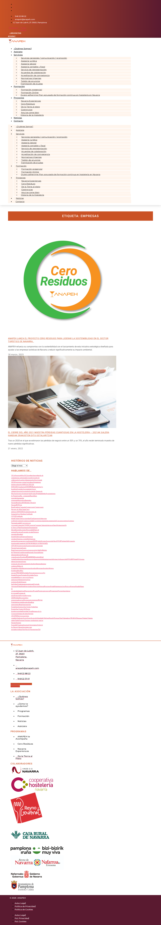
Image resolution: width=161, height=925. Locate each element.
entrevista (25, 541)
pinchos (62, 586)
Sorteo (29, 618)
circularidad (26, 518)
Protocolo (17, 595)
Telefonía (46, 618)
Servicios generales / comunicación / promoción (44, 58)
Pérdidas (16, 598)
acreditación (30, 475)
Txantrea (20, 625)
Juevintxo (19, 561)
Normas (18, 575)
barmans (19, 498)
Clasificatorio (34, 518)
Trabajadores (66, 618)
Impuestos (30, 559)
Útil (39, 629)
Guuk (20, 552)
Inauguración (38, 559)
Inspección (63, 559)
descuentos (23, 530)
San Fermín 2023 (21, 609)
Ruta (29, 602)
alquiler (19, 484)
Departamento (25, 527)
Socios (25, 618)
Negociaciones (33, 573)
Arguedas (20, 489)
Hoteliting (18, 559)
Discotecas (19, 532)
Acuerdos (22, 480)
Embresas (18, 537)
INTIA (69, 559)
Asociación (25, 491)
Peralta (52, 586)
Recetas (22, 598)
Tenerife (51, 618)
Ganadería (21, 543)
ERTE (34, 541)
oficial (18, 582)
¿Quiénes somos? (24, 126)
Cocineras (20, 521)
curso (47, 525)
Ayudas (33, 494)
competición (44, 521)
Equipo (30, 541)
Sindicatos (20, 618)
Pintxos (67, 586)
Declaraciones (60, 525)
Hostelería (30, 557)
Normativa (24, 575)
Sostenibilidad (36, 618)
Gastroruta (19, 548)
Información (56, 559)
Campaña (23, 507)
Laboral (19, 564)
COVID (26, 525)
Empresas (24, 537)
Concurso (59, 521)
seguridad (19, 611)
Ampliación (21, 487)
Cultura (43, 525)
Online (15, 584)
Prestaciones (54, 591)
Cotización (20, 525)
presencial (46, 591)
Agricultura (29, 482)
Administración (29, 480)
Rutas (21, 605)
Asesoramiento (27, 489)
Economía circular (27, 532)
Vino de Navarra (30, 629)
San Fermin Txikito (29, 607)
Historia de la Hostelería (32, 115)
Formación (64, 541)
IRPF (72, 559)
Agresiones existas (20, 482)
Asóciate (20, 130)
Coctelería (37, 521)
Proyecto (22, 595)
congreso (65, 521)
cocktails (31, 521)
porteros (30, 591)
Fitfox (54, 541)
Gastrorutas (18, 550)
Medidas (22, 568)
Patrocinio (36, 586)
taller (42, 618)
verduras (19, 629)
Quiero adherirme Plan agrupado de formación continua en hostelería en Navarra (60, 95)
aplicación (36, 487)
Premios (40, 591)
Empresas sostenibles (23, 539)
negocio (40, 573)
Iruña (75, 559)
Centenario (27, 512)
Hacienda (25, 552)
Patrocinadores (29, 586)
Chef (20, 518)
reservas (21, 600)
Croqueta (32, 525)
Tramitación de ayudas (32, 84)
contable (18, 523)
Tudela (17, 620)
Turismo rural (29, 620)
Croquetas (38, 525)
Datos (54, 525)
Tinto (61, 618)
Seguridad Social (27, 611)
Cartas (24, 509)
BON (17, 505)
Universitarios (33, 625)
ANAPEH (29, 487)
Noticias (20, 198)
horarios (17, 557)
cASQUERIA (20, 512)
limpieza (38, 564)
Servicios (18, 55)
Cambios (17, 507)
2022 (25, 475)
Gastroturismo (27, 550)
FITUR (58, 541)
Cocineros (26, 521)
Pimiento (57, 586)
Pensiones (47, 586)
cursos (51, 525)
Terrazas (56, 618)
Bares (32, 496)
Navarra (19, 573)
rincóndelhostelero (22, 602)
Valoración (21, 627)
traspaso (79, 618)
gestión (34, 550)
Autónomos (18, 494)
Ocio (26, 580)
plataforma (21, 591)
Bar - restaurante (25, 496)
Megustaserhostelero (42, 568)
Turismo (22, 620)
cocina (40, 518)
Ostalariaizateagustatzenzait (25, 584)
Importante (24, 559)
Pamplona (21, 586)
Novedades (30, 575)
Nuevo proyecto (23, 577)
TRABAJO (73, 618)
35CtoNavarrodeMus (17, 475)
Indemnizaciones (47, 559)
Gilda (38, 550)
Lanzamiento (26, 564)
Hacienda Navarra (33, 552)
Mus (18, 571)
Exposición (49, 541)
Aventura (24, 494)
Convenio (24, 523)
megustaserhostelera (30, 568)
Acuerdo (30, 478)
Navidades (26, 573)
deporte (17, 530)
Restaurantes (28, 600)
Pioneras (72, 586)
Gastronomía (22, 546)
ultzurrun (26, 625)
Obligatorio (21, 580)
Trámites (85, 618)
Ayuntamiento (41, 494)
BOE (23, 503)
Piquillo (77, 586)
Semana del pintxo (22, 614)
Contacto (18, 121)
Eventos (43, 541)
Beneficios (19, 503)
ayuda (29, 494)
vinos (36, 629)
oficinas (22, 582)
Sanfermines (19, 607)
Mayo (17, 568)
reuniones (35, 600)
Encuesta (19, 541)
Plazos (26, 591)
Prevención (61, 591)
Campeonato (30, 507)
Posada (35, 591)
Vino (23, 629)
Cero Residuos (21, 514)
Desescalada (29, 530)
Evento (38, 541)
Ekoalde (19, 534)
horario (20, 555)
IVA (78, 559)
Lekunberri (33, 564)
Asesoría (19, 491)
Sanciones (26, 605)
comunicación (52, 521)
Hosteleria (23, 557)
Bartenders (21, 500)
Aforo (35, 480)
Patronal (41, 586)
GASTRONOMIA (30, 543)
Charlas (17, 518)
